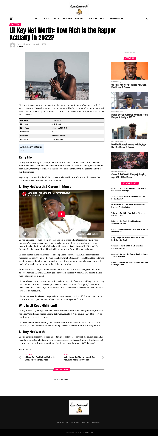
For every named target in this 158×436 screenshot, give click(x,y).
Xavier (21, 46)
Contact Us (75, 422)
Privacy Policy (62, 422)
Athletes (56, 18)
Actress (46, 18)
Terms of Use (96, 422)
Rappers (103, 18)
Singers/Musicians (116, 18)
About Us (85, 422)
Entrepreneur (80, 18)
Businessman (67, 18)
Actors (37, 18)
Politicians (93, 18)
